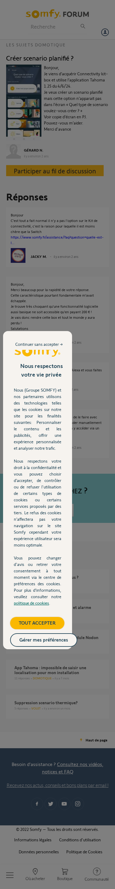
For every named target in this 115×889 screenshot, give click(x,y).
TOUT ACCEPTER (37, 623)
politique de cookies (31, 603)
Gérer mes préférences (43, 639)
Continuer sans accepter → (39, 344)
